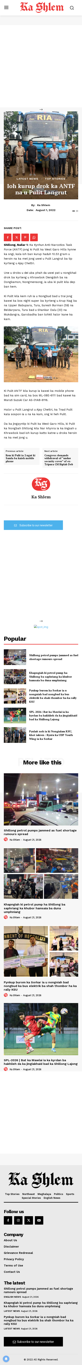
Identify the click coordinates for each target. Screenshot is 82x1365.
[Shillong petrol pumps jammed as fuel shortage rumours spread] (15, 657)
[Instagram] (18, 1220)
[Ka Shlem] (41, 484)
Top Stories (55, 178)
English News (12, 1297)
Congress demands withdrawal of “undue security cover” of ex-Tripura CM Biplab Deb (58, 460)
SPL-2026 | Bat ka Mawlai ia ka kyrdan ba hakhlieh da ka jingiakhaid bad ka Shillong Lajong (53, 715)
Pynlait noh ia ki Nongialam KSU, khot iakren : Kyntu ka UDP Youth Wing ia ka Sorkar (51, 735)
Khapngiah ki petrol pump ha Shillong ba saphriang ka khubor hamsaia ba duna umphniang (50, 676)
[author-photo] (6, 839)
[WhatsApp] (34, 237)
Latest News (27, 178)
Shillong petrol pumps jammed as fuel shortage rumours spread (53, 657)
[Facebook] (7, 237)
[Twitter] (16, 237)
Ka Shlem (43, 205)
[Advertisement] (41, 66)
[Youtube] (39, 1220)
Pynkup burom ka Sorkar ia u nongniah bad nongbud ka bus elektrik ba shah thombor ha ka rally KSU (52, 696)
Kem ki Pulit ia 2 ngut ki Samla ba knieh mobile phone (20, 458)
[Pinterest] (25, 237)
